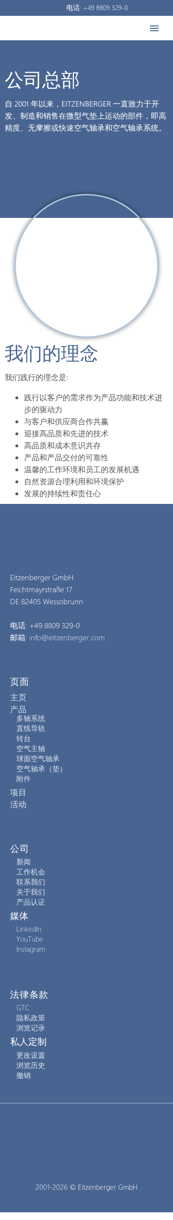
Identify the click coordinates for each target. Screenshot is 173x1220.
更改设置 (30, 1055)
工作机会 (30, 871)
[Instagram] (86, 1130)
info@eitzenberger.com (67, 637)
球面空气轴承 (38, 758)
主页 (18, 697)
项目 (18, 792)
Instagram (30, 949)
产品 (18, 709)
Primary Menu (154, 28)
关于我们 (30, 892)
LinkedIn (28, 928)
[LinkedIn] (74, 1130)
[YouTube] (99, 1130)
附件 (23, 778)
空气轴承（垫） (41, 768)
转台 (23, 738)
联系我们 (30, 881)
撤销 (23, 1075)
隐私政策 (30, 1017)
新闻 (23, 861)
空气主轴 (30, 748)
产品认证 (30, 902)
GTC (22, 1007)
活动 (18, 804)
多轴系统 (30, 718)
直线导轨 (30, 728)
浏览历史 (30, 1065)
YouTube (29, 939)
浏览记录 (30, 1027)
